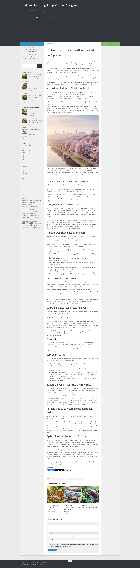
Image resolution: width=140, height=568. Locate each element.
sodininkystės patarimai (37, 223)
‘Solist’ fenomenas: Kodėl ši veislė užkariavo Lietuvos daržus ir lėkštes (34, 111)
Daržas (23, 147)
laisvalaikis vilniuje (70, 478)
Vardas (50, 533)
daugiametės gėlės (30, 202)
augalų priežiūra (28, 198)
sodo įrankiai (39, 227)
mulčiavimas (30, 217)
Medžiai (24, 162)
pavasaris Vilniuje (79, 478)
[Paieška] (39, 66)
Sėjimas (23, 169)
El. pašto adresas (78, 533)
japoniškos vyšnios (60, 478)
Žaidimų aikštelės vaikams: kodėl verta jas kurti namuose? (54, 507)
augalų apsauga (30, 196)
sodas (28, 221)
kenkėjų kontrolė (26, 215)
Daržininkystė (37, 200)
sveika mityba (25, 229)
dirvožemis (32, 211)
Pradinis (24, 18)
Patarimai (24, 164)
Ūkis (23, 178)
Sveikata (24, 175)
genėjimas (24, 213)
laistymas (24, 217)
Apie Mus (38, 18)
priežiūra (24, 221)
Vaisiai (23, 182)
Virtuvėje (24, 189)
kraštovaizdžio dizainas (36, 215)
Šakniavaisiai (25, 168)
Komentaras (51, 524)
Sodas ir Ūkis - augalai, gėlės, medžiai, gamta (50, 5)
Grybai (23, 155)
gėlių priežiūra (30, 213)
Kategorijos (30, 18)
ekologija (37, 211)
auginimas (36, 198)
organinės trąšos (37, 217)
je (65, 478)
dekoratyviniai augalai (30, 206)
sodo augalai (25, 225)
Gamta (23, 152)
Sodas (23, 171)
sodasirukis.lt (51, 59)
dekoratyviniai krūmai (26, 208)
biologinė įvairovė (25, 200)
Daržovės (24, 148)
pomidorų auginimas (26, 219)
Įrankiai (23, 157)
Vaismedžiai (24, 185)
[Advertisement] (70, 30)
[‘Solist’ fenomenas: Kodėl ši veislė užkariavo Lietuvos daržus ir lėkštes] (24, 112)
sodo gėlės (24, 227)
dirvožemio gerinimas (26, 211)
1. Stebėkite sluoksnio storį (28, 145)
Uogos (23, 180)
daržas (30, 200)
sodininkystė (27, 223)
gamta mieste (52, 478)
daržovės (24, 202)
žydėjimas (34, 230)
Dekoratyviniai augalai (27, 150)
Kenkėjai (24, 159)
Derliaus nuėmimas (26, 209)
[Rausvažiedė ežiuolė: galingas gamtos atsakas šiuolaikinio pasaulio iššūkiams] (24, 98)
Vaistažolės (24, 187)
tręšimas (35, 229)
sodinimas (34, 221)
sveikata (30, 229)
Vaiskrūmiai (24, 183)
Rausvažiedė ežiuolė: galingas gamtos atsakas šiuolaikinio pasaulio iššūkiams (35, 97)
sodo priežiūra (31, 227)
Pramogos (50, 43)
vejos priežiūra (29, 230)
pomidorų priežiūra (34, 219)
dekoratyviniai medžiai (35, 208)
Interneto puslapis (52, 539)
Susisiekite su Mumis (58, 18)
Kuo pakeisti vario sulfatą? (28, 161)
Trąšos (23, 176)
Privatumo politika (47, 18)
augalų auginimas (37, 196)
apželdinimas (24, 196)
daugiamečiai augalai (27, 204)
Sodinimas (24, 173)
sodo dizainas (34, 225)
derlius (32, 210)
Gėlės (23, 154)
